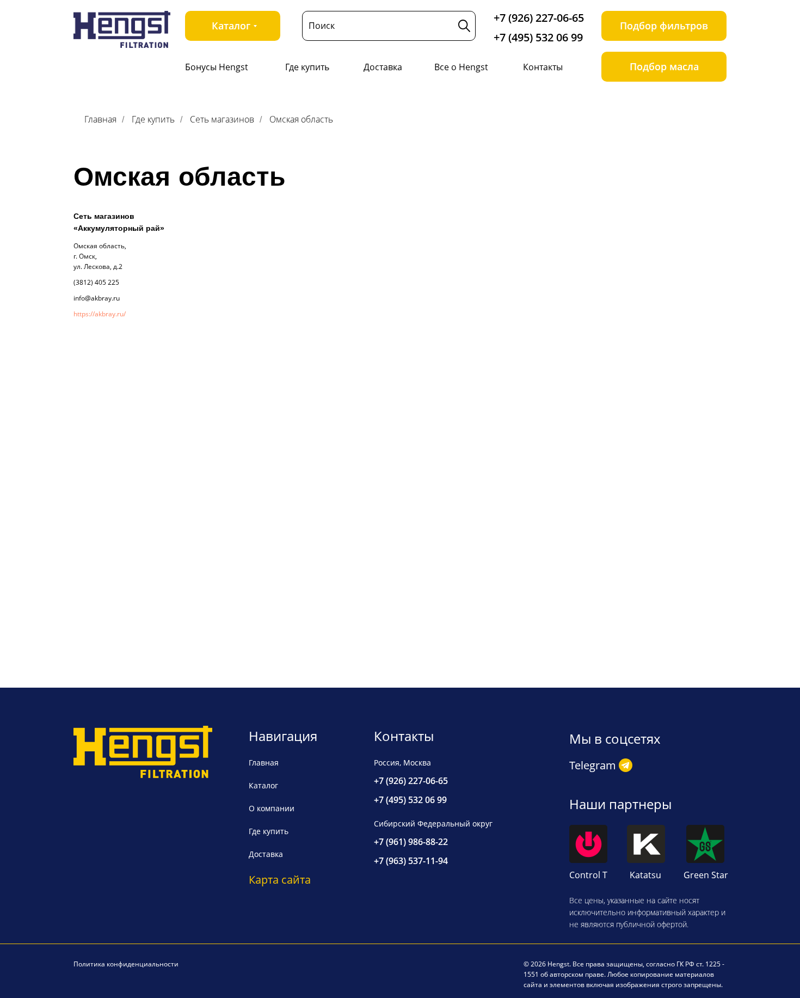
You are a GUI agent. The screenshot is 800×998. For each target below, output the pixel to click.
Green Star (706, 875)
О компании (271, 808)
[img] (121, 29)
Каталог (263, 785)
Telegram (592, 765)
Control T (588, 875)
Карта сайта (280, 879)
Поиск (322, 26)
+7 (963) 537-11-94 (411, 861)
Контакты (543, 67)
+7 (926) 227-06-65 (539, 17)
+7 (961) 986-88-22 (411, 842)
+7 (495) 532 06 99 (538, 37)
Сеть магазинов (222, 119)
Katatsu (645, 875)
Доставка (383, 67)
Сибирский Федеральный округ (433, 823)
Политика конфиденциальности (126, 964)
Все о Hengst (461, 67)
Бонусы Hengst (216, 67)
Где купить (307, 67)
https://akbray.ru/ (99, 314)
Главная (100, 119)
